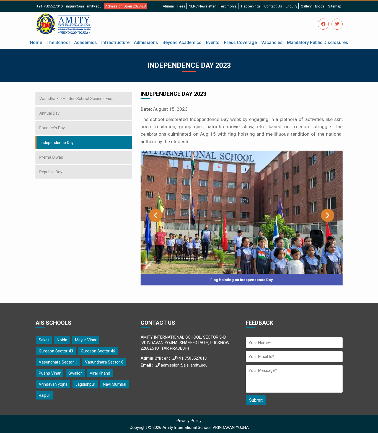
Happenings (251, 6)
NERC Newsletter (202, 6)
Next (327, 215)
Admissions (146, 42)
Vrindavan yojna (53, 384)
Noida (62, 339)
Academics (85, 42)
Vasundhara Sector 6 (104, 362)
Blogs (320, 6)
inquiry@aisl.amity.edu (84, 6)
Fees (181, 6)
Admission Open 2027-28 (125, 6)
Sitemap (334, 6)
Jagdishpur (85, 384)
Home (36, 42)
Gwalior (75, 373)
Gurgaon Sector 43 (56, 351)
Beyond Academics (181, 42)
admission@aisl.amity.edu (184, 365)
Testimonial (228, 6)
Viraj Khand (100, 373)
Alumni (168, 6)
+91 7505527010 (50, 6)
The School (58, 42)
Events (212, 42)
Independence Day (57, 142)
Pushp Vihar (50, 373)
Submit (256, 400)
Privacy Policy (189, 420)
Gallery (306, 6)
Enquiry (291, 6)
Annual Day (49, 113)
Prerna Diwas (51, 157)
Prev (155, 215)
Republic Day (50, 171)
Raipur (44, 395)
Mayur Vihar (86, 339)
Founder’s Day (52, 127)
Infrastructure (115, 42)
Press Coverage (240, 42)
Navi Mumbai (114, 384)
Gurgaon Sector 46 (98, 351)
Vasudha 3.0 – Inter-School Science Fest (76, 98)
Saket (44, 339)
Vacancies (272, 42)
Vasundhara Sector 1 (58, 362)
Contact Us (273, 6)
